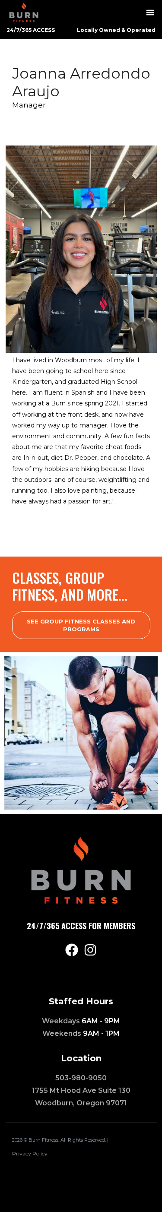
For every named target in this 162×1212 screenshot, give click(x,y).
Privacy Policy (30, 1153)
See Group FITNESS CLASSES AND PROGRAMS (81, 625)
